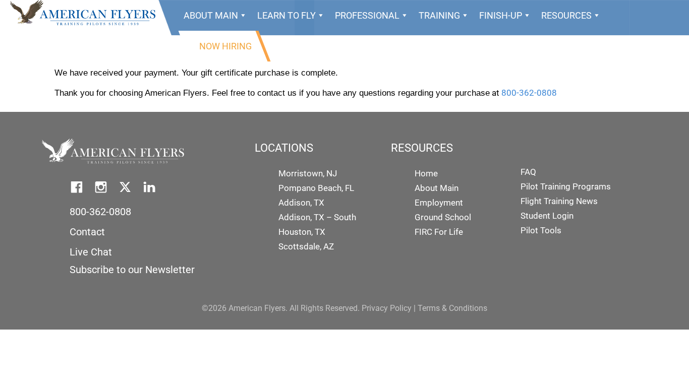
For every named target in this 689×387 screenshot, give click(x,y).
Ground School (443, 217)
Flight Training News (559, 201)
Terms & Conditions (452, 308)
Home (426, 173)
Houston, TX (301, 232)
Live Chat (91, 252)
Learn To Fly (286, 15)
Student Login (547, 216)
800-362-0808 (529, 93)
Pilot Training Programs (566, 186)
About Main (211, 15)
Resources (566, 15)
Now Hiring (225, 46)
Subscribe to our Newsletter (132, 270)
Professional (367, 15)
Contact (87, 232)
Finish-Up (500, 15)
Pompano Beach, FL (316, 188)
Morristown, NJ (307, 173)
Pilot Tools (541, 230)
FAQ (528, 172)
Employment (439, 203)
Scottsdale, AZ (306, 246)
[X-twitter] (125, 187)
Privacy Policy (387, 308)
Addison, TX (301, 203)
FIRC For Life (439, 232)
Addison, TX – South (317, 217)
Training (439, 15)
